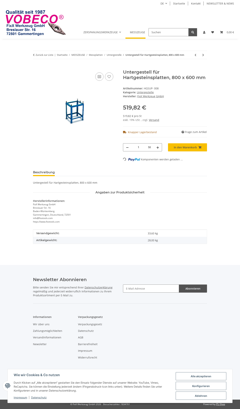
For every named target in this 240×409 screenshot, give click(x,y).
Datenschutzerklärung (98, 287)
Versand (154, 120)
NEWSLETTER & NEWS (220, 3)
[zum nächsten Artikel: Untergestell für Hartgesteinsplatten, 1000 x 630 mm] (203, 55)
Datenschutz (39, 397)
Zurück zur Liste (44, 55)
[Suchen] (192, 32)
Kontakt (196, 3)
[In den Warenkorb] (36, 67)
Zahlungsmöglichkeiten (47, 331)
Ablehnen (201, 395)
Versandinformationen (47, 337)
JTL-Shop (220, 404)
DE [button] (162, 3)
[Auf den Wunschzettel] (109, 76)
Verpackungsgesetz (90, 324)
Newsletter (40, 344)
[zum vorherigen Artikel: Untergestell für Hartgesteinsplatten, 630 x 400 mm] (195, 55)
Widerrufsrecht (87, 357)
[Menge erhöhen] (158, 147)
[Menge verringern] (127, 147)
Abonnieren (192, 288)
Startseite (179, 3)
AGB (80, 337)
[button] (204, 32)
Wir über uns (41, 324)
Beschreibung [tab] (44, 172)
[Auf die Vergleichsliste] (99, 76)
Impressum (20, 397)
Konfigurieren (201, 386)
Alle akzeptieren (201, 376)
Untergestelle (145, 92)
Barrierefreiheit (88, 344)
